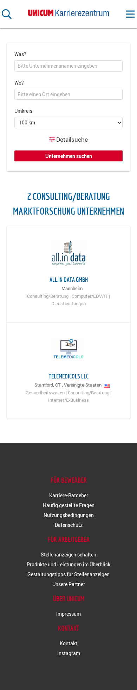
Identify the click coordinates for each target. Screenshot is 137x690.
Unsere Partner (68, 584)
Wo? (19, 82)
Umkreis (23, 110)
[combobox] (68, 66)
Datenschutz (69, 525)
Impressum (68, 613)
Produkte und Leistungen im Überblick (68, 564)
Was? (20, 54)
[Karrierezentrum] (68, 11)
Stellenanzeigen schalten (68, 554)
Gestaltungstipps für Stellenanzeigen (68, 574)
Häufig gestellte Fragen (68, 505)
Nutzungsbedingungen (69, 515)
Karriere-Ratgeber (68, 495)
